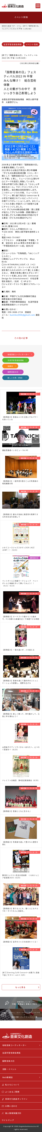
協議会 (10, 366)
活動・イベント (9, 1069)
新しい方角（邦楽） (16, 378)
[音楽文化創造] (17, 6)
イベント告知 (32, 44)
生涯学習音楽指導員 (13, 44)
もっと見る (20, 987)
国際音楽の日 (13, 372)
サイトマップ (8, 1120)
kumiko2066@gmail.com (22, 314)
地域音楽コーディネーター (18, 354)
